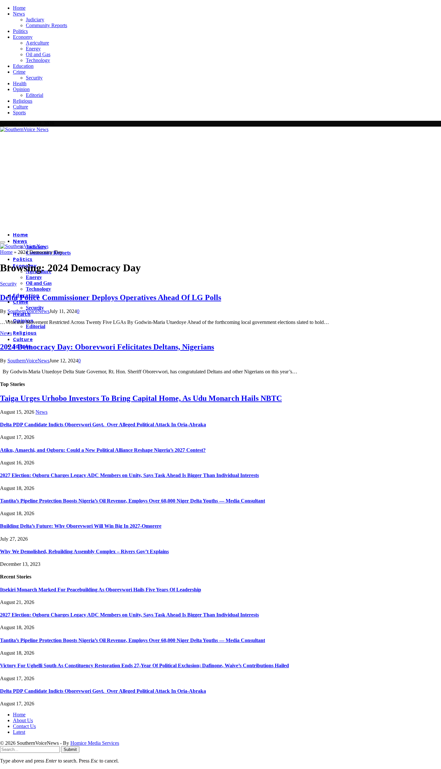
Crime (19, 72)
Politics (20, 31)
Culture (20, 106)
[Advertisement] (220, 181)
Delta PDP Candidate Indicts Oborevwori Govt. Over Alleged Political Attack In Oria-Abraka (103, 424)
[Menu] (2, 242)
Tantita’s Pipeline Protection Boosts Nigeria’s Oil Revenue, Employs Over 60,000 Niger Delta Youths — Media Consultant (132, 501)
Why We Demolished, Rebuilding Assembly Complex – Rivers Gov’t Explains (84, 551)
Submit (70, 749)
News (19, 13)
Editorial (34, 95)
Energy (33, 48)
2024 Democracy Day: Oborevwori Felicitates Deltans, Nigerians (107, 347)
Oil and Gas (38, 54)
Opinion (21, 89)
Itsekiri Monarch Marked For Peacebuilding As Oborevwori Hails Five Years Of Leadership (100, 589)
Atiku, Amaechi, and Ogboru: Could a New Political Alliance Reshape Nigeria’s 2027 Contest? (103, 450)
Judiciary (35, 19)
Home (19, 8)
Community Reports (46, 25)
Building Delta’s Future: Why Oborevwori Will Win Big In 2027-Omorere (80, 526)
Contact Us (24, 726)
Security (34, 77)
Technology (38, 60)
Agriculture (37, 43)
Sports (19, 112)
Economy (23, 37)
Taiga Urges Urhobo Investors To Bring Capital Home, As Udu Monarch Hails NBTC (141, 398)
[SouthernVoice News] (24, 129)
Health (19, 83)
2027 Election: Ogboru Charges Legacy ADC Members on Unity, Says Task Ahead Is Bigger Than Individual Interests (129, 475)
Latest (19, 732)
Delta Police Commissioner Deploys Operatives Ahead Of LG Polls (110, 297)
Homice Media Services (94, 743)
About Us (23, 720)
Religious (22, 101)
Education (23, 66)
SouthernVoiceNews (28, 311)
